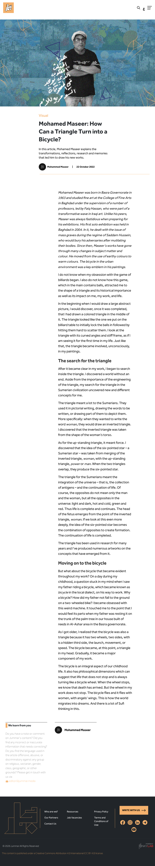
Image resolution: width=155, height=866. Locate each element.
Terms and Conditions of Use (101, 821)
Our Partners (51, 817)
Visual (43, 115)
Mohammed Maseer (58, 166)
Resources (72, 811)
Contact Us (50, 823)
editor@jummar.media (22, 781)
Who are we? (51, 811)
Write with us (131, 810)
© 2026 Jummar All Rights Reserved (21, 846)
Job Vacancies (74, 817)
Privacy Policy (101, 811)
